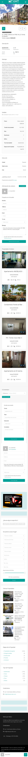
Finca (5, 678)
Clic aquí (15, 180)
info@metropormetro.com (10, 694)
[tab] (3, 28)
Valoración (6, 420)
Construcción (7, 655)
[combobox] (14, 222)
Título (5, 414)
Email (3, 213)
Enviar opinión (14, 439)
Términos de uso (7, 238)
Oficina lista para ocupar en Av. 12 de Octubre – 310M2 (19, 593)
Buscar (14, 580)
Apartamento (7, 671)
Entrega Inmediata (8, 653)
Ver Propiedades (22, 186)
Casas (5, 673)
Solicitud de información (14, 241)
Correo (5, 408)
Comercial (6, 660)
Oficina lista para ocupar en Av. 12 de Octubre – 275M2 (19, 605)
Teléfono (4, 206)
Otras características (14, 577)
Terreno (5, 676)
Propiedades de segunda (7, 32)
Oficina (5, 680)
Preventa (6, 657)
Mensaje (4, 225)
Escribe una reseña (6, 396)
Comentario (6, 427)
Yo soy (3, 219)
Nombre (4, 200)
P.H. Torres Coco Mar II (14, 338)
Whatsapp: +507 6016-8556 (12, 736)
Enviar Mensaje (14, 480)
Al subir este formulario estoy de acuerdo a (13, 237)
